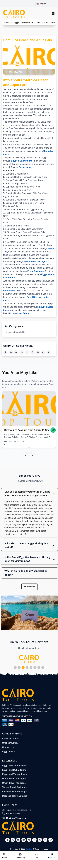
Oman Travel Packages (14, 783)
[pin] (32, 352)
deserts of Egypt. (20, 313)
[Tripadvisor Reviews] (53, 430)
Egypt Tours (8, 751)
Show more (29, 587)
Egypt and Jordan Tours (14, 765)
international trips (12, 291)
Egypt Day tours (35, 271)
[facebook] (5, 352)
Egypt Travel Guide (22, 22)
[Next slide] (32, 454)
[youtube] (21, 352)
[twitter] (16, 352)
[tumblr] (27, 352)
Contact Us (8, 747)
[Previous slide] (25, 454)
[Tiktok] (48, 352)
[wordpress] (38, 352)
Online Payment (10, 743)
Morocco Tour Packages (14, 796)
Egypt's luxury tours (21, 161)
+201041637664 (13, 814)
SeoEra (29, 849)
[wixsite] (43, 352)
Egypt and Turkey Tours (14, 774)
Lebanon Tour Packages (14, 791)
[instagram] (11, 352)
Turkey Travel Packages (14, 787)
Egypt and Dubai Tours (14, 770)
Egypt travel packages (35, 261)
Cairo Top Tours (10, 738)
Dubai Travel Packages (14, 778)
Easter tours (24, 167)
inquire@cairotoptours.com (18, 810)
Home (6, 22)
